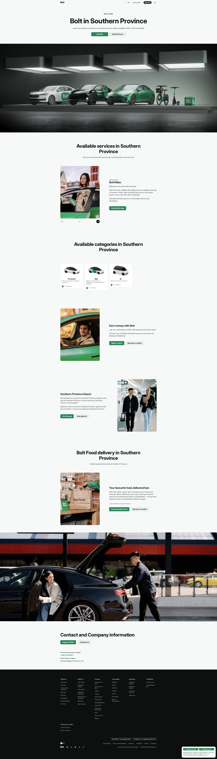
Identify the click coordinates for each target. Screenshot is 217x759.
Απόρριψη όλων (206, 749)
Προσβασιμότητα (100, 702)
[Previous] (62, 221)
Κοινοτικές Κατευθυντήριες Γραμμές (128, 747)
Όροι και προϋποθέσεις (119, 743)
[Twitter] (71, 747)
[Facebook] (67, 747)
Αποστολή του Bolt (99, 687)
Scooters (63, 685)
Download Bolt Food (119, 509)
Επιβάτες (114, 682)
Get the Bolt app (117, 208)
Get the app (67, 416)
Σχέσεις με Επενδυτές (98, 709)
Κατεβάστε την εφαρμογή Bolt (121, 739)
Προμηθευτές (107, 743)
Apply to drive (116, 343)
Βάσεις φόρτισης (66, 730)
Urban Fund (98, 705)
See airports (82, 416)
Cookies (146, 743)
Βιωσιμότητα (98, 696)
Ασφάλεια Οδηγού (132, 687)
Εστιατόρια (115, 696)
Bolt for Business (65, 701)
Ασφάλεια (139, 743)
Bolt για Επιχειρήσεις (115, 700)
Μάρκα (97, 718)
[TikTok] (83, 747)
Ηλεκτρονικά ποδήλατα (64, 688)
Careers (97, 694)
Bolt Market (64, 698)
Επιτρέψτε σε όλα (191, 749)
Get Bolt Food (117, 34)
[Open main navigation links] (155, 2)
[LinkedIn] (79, 747)
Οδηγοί (114, 685)
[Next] (98, 221)
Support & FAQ (68, 642)
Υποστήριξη (136, 2)
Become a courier (135, 343)
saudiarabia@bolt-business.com (72, 661)
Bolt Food (63, 695)
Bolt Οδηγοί (81, 682)
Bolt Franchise (82, 704)
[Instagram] (75, 747)
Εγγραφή (147, 2)
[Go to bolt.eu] (62, 2)
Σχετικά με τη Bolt (99, 682)
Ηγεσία (97, 691)
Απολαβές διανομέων (81, 693)
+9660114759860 (66, 655)
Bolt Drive (63, 692)
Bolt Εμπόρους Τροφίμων (82, 697)
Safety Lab (132, 695)
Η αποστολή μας (65, 727)
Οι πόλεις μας (150, 682)
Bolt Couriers (81, 689)
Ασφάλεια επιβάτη (132, 682)
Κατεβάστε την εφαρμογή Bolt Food (145, 739)
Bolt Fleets (81, 701)
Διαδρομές (64, 682)
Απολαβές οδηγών (80, 685)
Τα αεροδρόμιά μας (150, 685)
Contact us (84, 642)
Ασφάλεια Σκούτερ (132, 691)
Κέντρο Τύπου (99, 715)
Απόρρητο (131, 743)
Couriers (114, 691)
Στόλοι (114, 693)
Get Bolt (99, 34)
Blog (96, 712)
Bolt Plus (63, 704)
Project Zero (98, 699)
